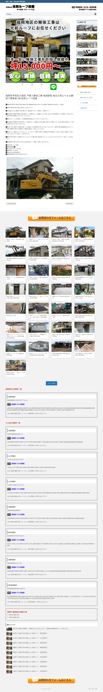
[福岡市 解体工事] (20, 7)
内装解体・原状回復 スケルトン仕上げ (83, 45)
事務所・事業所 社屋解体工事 (82, 36)
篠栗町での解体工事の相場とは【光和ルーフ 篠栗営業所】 (30, 647)
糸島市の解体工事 (14, 617)
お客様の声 (83, 108)
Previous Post (12, 203)
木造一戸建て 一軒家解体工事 (82, 28)
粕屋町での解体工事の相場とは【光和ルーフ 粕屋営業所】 (30, 643)
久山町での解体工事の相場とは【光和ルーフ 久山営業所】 (30, 638)
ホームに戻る (51, 383)
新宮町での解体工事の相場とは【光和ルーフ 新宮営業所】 (30, 633)
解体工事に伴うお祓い (86, 97)
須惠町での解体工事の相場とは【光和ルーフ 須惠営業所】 (30, 652)
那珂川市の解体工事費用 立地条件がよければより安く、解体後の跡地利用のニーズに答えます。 (42, 628)
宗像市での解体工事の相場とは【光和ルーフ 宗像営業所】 (30, 662)
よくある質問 (84, 103)
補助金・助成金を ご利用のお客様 (83, 70)
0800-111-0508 (18, 404)
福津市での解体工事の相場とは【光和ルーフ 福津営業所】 (30, 666)
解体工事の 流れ (81, 78)
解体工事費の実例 (85, 92)
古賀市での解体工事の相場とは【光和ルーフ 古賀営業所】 (30, 671)
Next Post (69, 203)
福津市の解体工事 (14, 615)
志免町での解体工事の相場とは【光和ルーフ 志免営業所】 (30, 657)
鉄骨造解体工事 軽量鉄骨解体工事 (83, 53)
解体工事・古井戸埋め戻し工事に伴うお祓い (87, 61)
